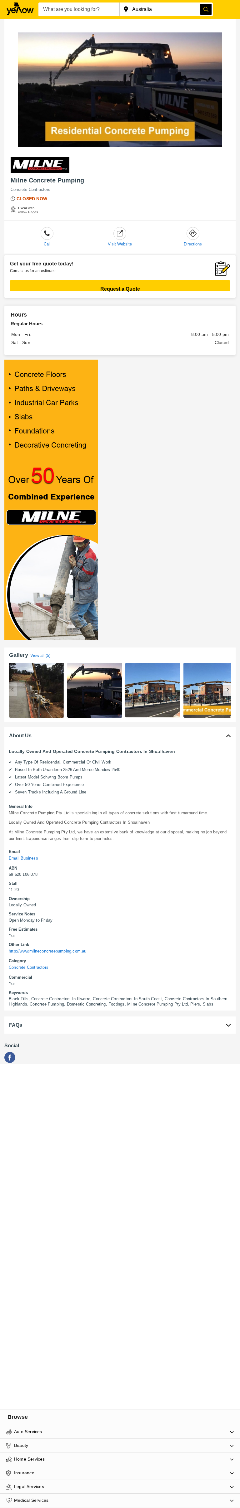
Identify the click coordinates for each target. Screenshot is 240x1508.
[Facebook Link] (9, 1061)
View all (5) (40, 655)
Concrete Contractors (30, 189)
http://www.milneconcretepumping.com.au (48, 951)
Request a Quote (120, 288)
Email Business (23, 858)
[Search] (206, 9)
